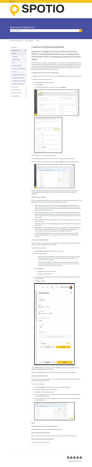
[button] (26, 50)
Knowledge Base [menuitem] (15, 50)
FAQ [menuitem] (13, 62)
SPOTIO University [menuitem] (15, 90)
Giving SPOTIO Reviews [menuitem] (18, 83)
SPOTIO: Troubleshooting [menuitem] (18, 68)
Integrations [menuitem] (14, 47)
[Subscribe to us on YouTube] (77, 457)
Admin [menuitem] (14, 53)
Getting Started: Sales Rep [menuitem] (18, 80)
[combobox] (44, 30)
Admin (37, 40)
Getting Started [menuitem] (16, 59)
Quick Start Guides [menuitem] (15, 96)
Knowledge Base (29, 40)
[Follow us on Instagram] (74, 457)
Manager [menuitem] (14, 71)
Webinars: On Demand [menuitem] (16, 93)
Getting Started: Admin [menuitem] (18, 77)
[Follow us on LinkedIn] (68, 457)
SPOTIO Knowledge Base (16, 40)
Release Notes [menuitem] (14, 87)
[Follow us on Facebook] (71, 457)
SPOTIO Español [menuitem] (16, 65)
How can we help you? (22, 27)
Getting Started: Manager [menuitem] (18, 74)
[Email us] (81, 457)
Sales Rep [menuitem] (14, 56)
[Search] (80, 30)
